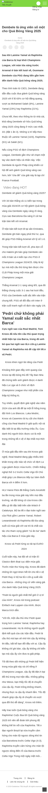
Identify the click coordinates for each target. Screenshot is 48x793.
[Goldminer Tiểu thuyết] (8, 3)
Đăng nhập (37, 7)
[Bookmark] (16, 47)
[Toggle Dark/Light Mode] (22, 47)
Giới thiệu (34, 782)
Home (20, 38)
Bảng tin (31, 778)
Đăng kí (36, 9)
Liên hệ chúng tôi (17, 782)
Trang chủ (17, 778)
